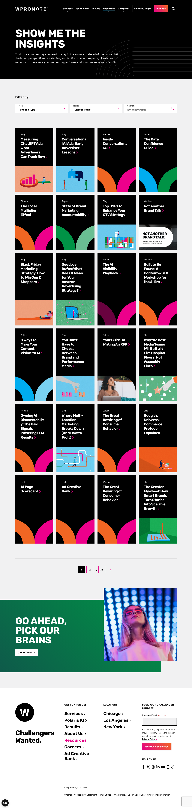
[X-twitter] (148, 767)
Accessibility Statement (85, 794)
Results (72, 726)
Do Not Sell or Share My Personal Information (149, 794)
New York (112, 726)
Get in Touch (25, 652)
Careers (72, 746)
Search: (131, 106)
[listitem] (34, 160)
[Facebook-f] (143, 767)
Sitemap (68, 794)
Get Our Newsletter (156, 746)
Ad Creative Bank (76, 756)
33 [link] (102, 569)
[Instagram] (153, 767)
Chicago (112, 713)
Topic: (76, 106)
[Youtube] (163, 767)
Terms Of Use (104, 794)
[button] (41, 108)
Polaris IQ (74, 720)
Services (73, 713)
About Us (73, 733)
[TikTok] (173, 767)
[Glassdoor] (168, 767)
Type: (21, 106)
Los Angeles (115, 720)
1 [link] (81, 569)
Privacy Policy (148, 739)
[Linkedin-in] (158, 767)
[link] (110, 569)
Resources (75, 740)
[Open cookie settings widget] (5, 803)
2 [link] (90, 569)
